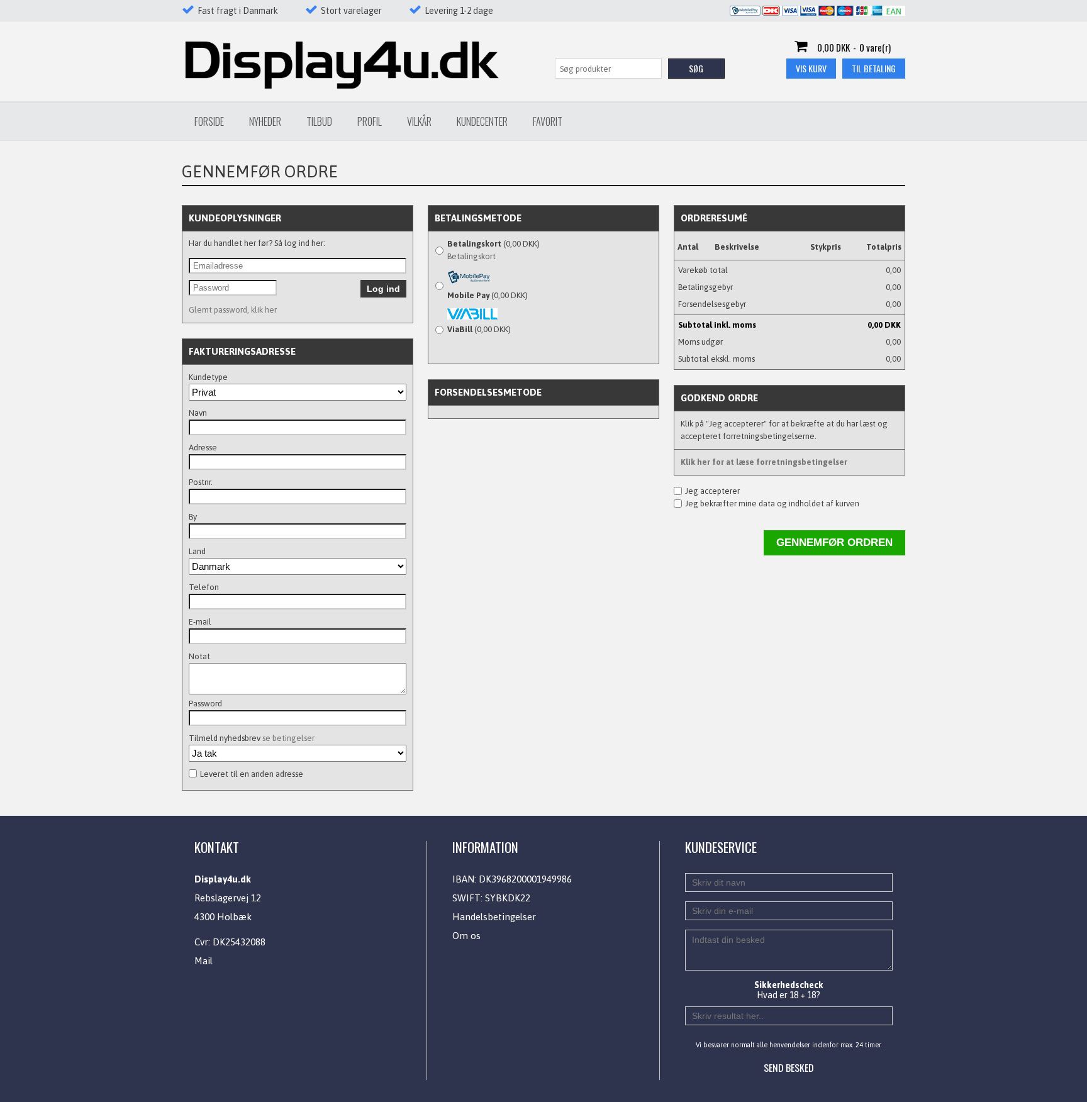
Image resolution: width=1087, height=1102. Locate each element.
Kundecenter (482, 121)
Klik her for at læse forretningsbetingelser (764, 462)
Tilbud (319, 121)
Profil (369, 121)
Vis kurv (811, 68)
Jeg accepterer (712, 491)
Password (205, 703)
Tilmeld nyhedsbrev (252, 738)
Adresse (203, 447)
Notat (199, 656)
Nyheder (265, 121)
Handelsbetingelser (494, 916)
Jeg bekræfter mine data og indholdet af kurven (772, 503)
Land (197, 551)
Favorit (547, 121)
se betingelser (288, 738)
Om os (466, 935)
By (193, 516)
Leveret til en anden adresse (251, 774)
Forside (209, 121)
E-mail (200, 621)
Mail (203, 960)
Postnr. (201, 482)
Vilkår (419, 121)
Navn (198, 413)
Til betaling (874, 68)
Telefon (204, 587)
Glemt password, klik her (233, 309)
